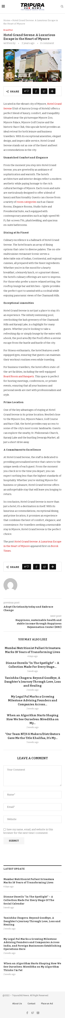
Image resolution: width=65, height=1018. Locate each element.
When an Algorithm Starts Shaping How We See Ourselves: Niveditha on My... (32, 719)
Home (6, 20)
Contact (31, 1003)
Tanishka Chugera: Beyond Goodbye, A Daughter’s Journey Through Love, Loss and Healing (32, 681)
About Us (17, 1003)
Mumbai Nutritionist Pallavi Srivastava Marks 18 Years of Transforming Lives (28, 881)
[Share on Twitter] (44, 91)
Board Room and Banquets (18, 376)
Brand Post (8, 30)
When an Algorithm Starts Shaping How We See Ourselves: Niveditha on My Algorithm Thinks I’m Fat (32, 967)
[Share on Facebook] (36, 91)
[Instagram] (38, 1013)
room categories (26, 202)
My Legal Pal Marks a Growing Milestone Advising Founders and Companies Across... (32, 700)
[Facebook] (27, 1013)
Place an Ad (47, 1003)
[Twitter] (33, 1013)
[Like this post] (28, 91)
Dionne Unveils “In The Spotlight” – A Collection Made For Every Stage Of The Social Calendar (28, 900)
